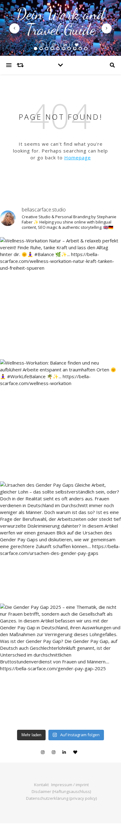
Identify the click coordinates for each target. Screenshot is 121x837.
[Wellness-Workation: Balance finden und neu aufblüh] (60, 419)
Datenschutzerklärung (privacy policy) (61, 798)
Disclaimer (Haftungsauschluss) (61, 791)
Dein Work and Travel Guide (60, 21)
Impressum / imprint (70, 784)
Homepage (77, 157)
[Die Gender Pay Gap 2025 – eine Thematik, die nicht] (60, 664)
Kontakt (41, 784)
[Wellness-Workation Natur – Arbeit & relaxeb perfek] (60, 297)
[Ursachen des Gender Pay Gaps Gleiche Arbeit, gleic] (60, 541)
